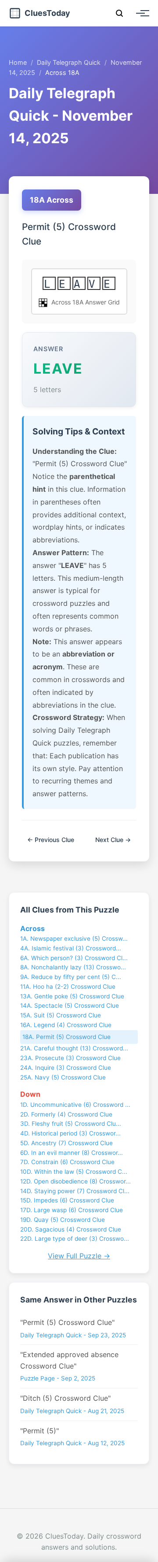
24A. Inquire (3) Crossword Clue (65, 1067)
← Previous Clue (50, 839)
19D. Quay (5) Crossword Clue (62, 1219)
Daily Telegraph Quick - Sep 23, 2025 (73, 1335)
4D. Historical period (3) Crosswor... (70, 1133)
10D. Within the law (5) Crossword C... (73, 1171)
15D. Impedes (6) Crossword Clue (67, 1200)
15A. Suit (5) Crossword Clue (60, 1015)
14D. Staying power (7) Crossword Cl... (74, 1191)
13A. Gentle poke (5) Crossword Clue (72, 996)
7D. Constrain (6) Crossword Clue (67, 1161)
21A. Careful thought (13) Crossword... (74, 1048)
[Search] (119, 13)
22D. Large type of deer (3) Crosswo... (74, 1238)
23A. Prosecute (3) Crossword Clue (70, 1057)
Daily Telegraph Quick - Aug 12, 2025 (72, 1443)
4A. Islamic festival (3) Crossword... (70, 948)
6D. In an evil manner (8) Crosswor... (71, 1152)
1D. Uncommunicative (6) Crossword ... (75, 1104)
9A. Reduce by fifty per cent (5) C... (70, 976)
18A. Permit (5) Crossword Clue (66, 1036)
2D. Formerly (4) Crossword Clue (66, 1114)
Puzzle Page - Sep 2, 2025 (57, 1378)
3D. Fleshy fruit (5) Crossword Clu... (70, 1123)
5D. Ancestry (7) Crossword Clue (66, 1142)
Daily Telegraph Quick (69, 62)
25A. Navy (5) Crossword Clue (63, 1077)
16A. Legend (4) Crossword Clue (65, 1024)
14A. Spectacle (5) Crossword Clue (69, 1005)
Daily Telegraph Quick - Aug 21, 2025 (72, 1410)
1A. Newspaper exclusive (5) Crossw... (74, 938)
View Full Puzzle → (79, 1255)
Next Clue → (113, 839)
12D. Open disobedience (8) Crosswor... (75, 1181)
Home (18, 62)
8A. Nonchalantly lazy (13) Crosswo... (73, 967)
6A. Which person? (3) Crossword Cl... (74, 957)
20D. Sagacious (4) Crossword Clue (70, 1229)
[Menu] (140, 13)
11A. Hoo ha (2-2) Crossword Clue (67, 986)
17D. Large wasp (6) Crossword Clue (71, 1209)
